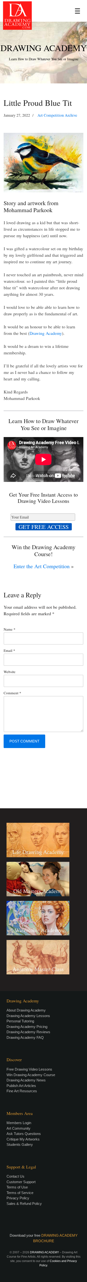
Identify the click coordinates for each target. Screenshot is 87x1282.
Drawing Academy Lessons (28, 1016)
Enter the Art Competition (42, 566)
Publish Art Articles (21, 1086)
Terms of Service (20, 1193)
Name (9, 629)
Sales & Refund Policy (24, 1203)
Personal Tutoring (20, 1021)
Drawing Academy (45, 333)
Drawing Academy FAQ (25, 1037)
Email (9, 650)
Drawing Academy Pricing (27, 1027)
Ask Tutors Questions (24, 1134)
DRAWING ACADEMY (43, 48)
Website (9, 671)
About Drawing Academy (26, 1010)
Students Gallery (20, 1144)
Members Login (19, 1123)
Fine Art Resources (22, 1091)
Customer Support (21, 1182)
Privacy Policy (18, 1198)
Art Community (18, 1128)
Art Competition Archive (57, 115)
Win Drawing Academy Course (31, 1075)
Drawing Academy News (26, 1080)
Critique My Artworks (23, 1139)
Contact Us (15, 1176)
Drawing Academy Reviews (28, 1032)
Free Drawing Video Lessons (29, 1069)
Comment (12, 692)
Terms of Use (17, 1187)
